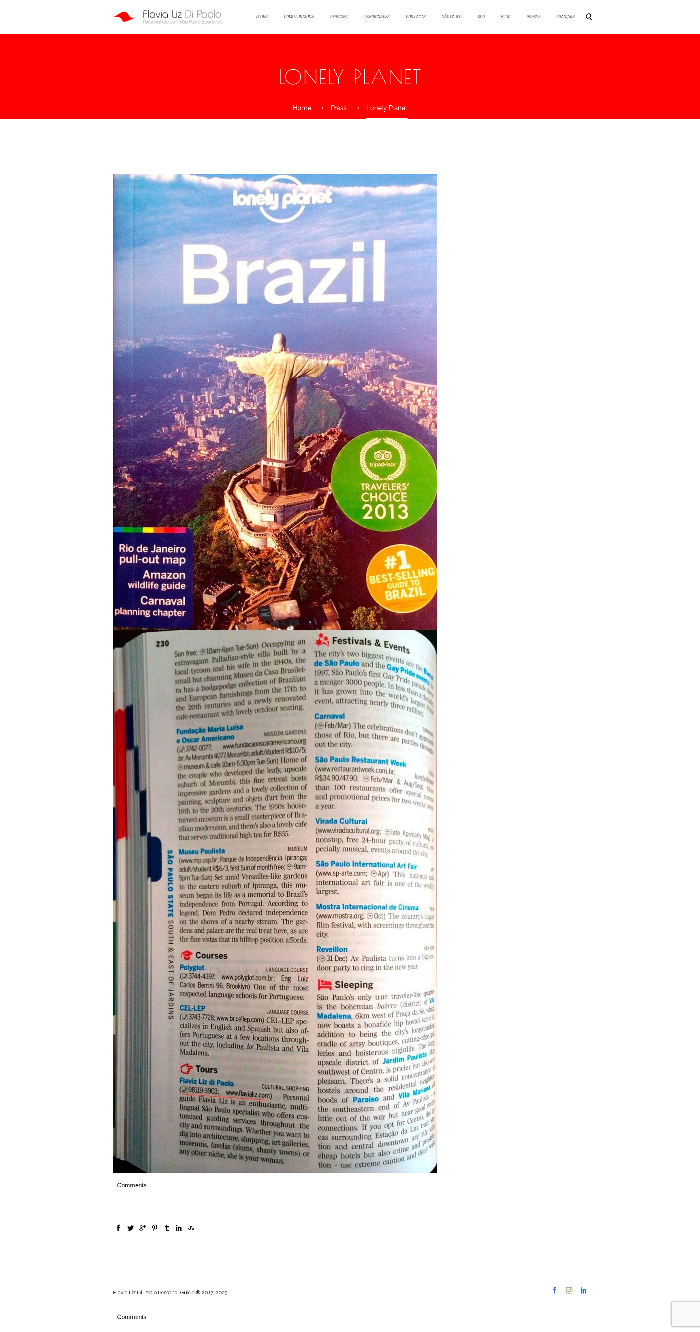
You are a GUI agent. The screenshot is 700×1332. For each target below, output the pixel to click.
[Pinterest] (155, 1228)
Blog (505, 16)
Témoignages (377, 16)
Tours (262, 16)
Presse (533, 16)
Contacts (416, 16)
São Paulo (451, 16)
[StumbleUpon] (191, 1228)
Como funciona (299, 16)
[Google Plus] (142, 1228)
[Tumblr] (167, 1228)
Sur (481, 16)
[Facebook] (118, 1228)
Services (339, 16)
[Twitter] (130, 1228)
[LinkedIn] (179, 1228)
